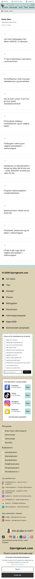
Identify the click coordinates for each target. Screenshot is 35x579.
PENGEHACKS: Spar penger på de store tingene (18, 362)
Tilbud (26, 7)
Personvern (11, 309)
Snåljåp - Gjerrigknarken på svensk (15, 517)
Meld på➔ (27, 372)
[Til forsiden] (2, 5)
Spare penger (13, 7)
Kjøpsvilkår (11, 321)
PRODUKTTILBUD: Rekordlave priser (15, 350)
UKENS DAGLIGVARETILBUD (13, 360)
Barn (11, 11)
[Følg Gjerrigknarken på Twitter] (28, 537)
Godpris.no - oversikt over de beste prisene (18, 496)
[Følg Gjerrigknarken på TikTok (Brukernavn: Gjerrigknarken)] (3, 537)
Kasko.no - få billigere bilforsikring (15, 503)
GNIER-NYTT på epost (11, 340)
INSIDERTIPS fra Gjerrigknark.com (14, 342)
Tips (8, 285)
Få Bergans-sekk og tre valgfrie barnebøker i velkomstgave (14, 145)
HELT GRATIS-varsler (11, 347)
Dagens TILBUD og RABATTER (13, 357)
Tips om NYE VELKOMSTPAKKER (14, 345)
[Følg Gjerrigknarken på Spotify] (21, 537)
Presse (9, 297)
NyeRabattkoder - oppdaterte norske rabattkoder (16, 491)
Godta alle (17, 575)
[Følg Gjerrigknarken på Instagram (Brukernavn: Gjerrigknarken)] (10, 537)
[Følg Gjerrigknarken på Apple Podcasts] (24, 537)
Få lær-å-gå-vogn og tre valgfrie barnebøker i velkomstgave (14, 252)
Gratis (20, 7)
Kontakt (10, 291)
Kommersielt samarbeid (17, 327)
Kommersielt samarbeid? (17, 417)
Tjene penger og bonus (12, 365)
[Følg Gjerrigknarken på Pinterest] (31, 537)
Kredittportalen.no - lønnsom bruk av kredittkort (16, 483)
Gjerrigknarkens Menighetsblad (14, 352)
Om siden (10, 279)
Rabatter (31, 7)
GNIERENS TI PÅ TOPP (11, 355)
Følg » (28, 387)
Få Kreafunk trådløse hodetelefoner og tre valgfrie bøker (16, 123)
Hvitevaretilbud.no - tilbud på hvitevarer (17, 507)
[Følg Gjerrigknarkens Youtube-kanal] (17, 537)
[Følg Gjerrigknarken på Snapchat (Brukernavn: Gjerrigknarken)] (7, 537)
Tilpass (17, 569)
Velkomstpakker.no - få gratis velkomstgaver (18, 487)
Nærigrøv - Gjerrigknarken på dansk (15, 520)
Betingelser (11, 303)
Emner (6, 11)
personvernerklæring (17, 564)
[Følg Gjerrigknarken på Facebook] (14, 537)
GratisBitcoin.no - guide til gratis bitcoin (17, 499)
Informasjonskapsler (16, 315)
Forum (6, 7)
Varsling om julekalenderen (13, 368)
